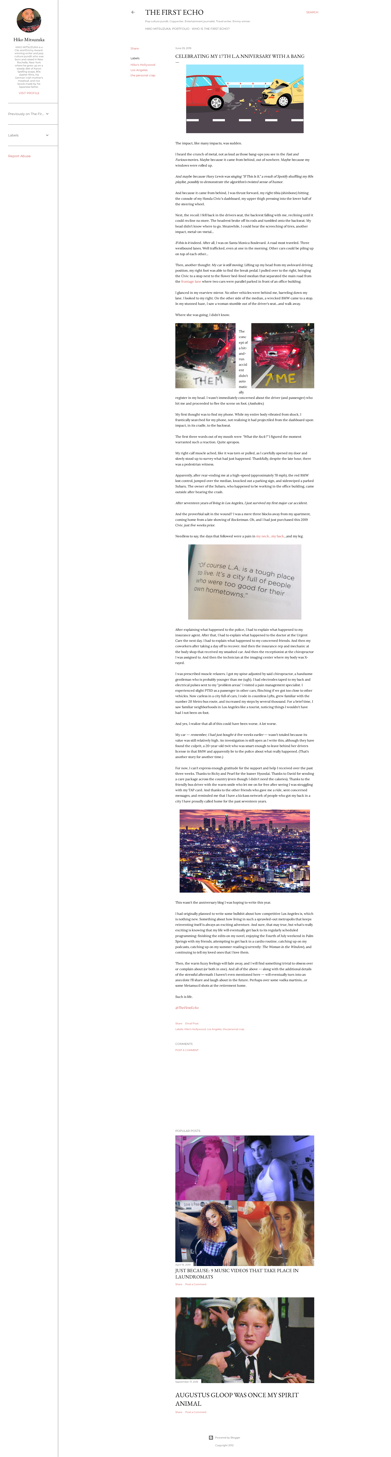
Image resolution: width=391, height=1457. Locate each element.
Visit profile (29, 93)
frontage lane (191, 281)
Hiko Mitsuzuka (29, 39)
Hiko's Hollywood (143, 65)
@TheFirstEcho (186, 1008)
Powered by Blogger (227, 1437)
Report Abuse (19, 156)
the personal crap (143, 75)
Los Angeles (139, 70)
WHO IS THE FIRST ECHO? (211, 29)
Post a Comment (187, 1050)
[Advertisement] (244, 1090)
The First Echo (174, 12)
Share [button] (135, 48)
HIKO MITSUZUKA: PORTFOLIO (167, 29)
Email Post (192, 1023)
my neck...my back (270, 536)
